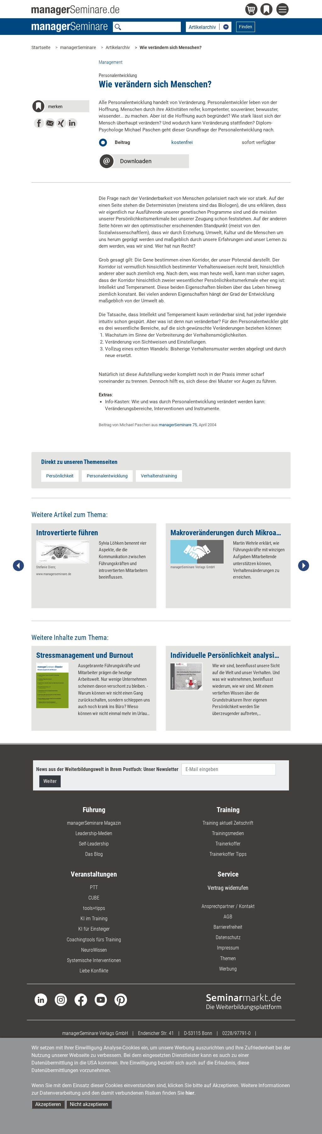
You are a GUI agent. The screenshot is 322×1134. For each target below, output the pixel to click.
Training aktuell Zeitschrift (228, 823)
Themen (228, 958)
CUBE (93, 898)
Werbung (228, 969)
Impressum (228, 948)
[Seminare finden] (244, 1002)
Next (303, 566)
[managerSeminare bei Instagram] (61, 999)
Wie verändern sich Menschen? (171, 47)
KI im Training (94, 919)
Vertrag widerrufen (228, 887)
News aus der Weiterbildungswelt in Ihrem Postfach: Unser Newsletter (107, 769)
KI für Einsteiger (94, 929)
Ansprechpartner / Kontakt (228, 906)
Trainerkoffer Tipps (228, 854)
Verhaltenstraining (159, 475)
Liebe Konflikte (94, 971)
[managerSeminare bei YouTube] (101, 999)
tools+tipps (94, 908)
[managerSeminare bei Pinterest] (120, 999)
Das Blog (94, 854)
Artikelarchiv (118, 47)
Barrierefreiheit (228, 927)
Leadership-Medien (93, 833)
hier (190, 1093)
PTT (94, 887)
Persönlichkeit (60, 475)
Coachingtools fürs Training (94, 940)
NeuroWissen (94, 950)
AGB (228, 917)
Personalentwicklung (107, 475)
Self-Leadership (94, 844)
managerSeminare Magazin (94, 823)
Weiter (50, 781)
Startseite (40, 47)
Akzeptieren (48, 1104)
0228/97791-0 (236, 1033)
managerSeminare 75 (178, 424)
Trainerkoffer (228, 844)
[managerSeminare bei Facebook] (80, 999)
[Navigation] (283, 10)
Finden (245, 26)
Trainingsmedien (228, 833)
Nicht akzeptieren (89, 1104)
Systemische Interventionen (94, 960)
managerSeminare (78, 47)
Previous (19, 566)
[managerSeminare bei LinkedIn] (40, 999)
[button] (60, 107)
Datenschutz (228, 937)
